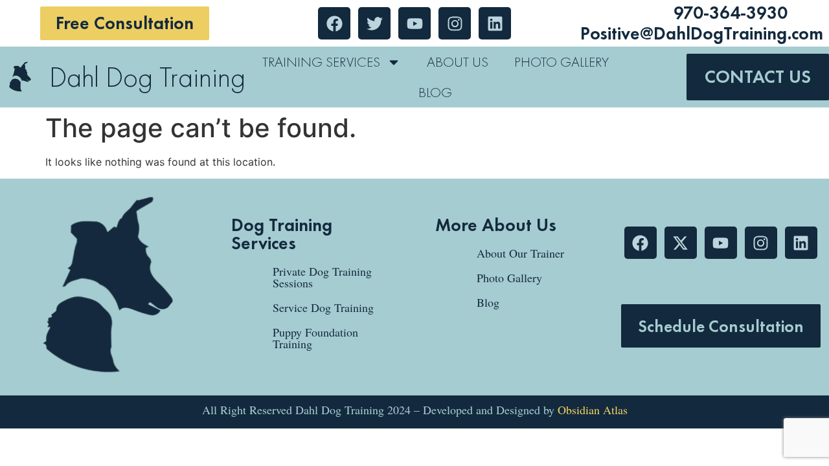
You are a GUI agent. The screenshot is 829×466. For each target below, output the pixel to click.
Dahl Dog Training (147, 77)
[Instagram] (761, 243)
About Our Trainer (520, 253)
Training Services (321, 61)
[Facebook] (640, 243)
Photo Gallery (561, 61)
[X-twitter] (680, 243)
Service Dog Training (323, 307)
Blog (435, 92)
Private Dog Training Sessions (322, 277)
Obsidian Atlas (593, 409)
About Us (457, 61)
